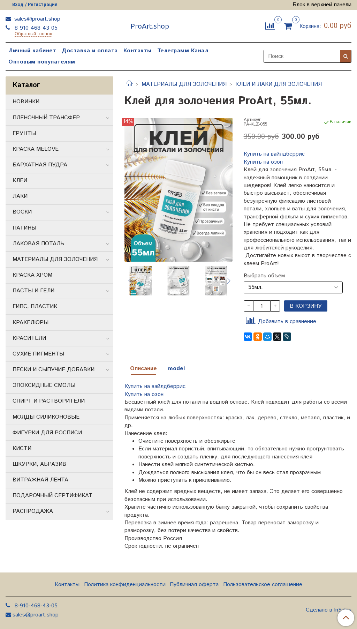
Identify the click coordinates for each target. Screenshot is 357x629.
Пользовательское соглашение (262, 585)
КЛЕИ (20, 181)
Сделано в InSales (328, 610)
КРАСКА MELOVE (36, 149)
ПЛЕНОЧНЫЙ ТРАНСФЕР (46, 118)
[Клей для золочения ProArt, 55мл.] (178, 190)
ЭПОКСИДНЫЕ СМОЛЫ (44, 385)
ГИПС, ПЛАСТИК (35, 306)
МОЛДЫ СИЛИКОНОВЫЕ (46, 417)
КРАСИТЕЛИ (29, 338)
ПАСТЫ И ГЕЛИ (33, 291)
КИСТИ (22, 448)
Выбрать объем (264, 276)
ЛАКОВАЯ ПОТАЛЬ (38, 244)
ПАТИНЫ (24, 228)
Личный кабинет (32, 51)
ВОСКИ (22, 212)
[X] (277, 336)
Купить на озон (263, 162)
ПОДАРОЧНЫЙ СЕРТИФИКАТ (52, 496)
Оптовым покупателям (41, 62)
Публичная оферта (194, 585)
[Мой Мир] (267, 336)
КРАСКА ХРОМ (32, 275)
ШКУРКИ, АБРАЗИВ (39, 464)
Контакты (137, 51)
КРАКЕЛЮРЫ (30, 323)
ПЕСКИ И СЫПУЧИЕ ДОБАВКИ (53, 370)
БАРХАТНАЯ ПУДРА (40, 165)
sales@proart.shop (36, 19)
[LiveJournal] (287, 336)
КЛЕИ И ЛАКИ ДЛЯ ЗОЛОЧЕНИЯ (278, 84)
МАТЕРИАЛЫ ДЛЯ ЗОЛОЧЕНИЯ (184, 84)
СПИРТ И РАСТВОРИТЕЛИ (49, 401)
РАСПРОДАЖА (33, 511)
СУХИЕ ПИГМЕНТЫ (38, 354)
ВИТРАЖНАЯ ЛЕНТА (40, 480)
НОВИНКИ (26, 102)
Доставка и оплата (90, 51)
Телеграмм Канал (182, 51)
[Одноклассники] (257, 336)
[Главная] (129, 84)
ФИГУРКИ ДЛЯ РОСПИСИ (47, 433)
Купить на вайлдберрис (274, 154)
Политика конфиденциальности (125, 585)
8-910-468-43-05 (35, 28)
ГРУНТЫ (24, 133)
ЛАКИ (20, 196)
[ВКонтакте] (248, 336)
